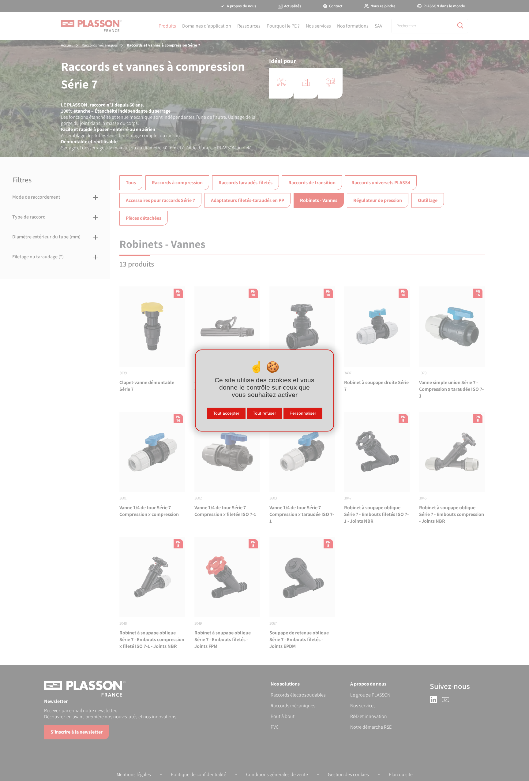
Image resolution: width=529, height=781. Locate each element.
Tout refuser (264, 413)
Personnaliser (303, 413)
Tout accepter (226, 413)
